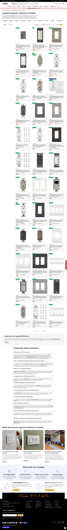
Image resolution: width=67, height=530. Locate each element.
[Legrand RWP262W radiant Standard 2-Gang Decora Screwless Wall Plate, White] (23, 261)
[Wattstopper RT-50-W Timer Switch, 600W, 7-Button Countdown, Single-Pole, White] (23, 286)
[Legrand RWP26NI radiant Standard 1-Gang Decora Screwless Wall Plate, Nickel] (56, 35)
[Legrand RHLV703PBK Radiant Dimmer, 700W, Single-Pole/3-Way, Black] (56, 286)
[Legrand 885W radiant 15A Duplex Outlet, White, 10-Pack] (23, 135)
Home (3, 10)
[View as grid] (61, 25)
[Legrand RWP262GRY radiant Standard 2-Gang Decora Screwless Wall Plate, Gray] (40, 286)
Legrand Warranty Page (44, 358)
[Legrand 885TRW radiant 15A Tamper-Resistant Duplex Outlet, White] (40, 135)
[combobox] (24, 4)
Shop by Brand (8, 10)
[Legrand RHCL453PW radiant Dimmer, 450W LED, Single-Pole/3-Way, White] (23, 60)
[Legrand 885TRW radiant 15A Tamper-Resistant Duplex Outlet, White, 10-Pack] (23, 160)
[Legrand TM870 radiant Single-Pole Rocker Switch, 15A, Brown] (40, 235)
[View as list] (64, 25)
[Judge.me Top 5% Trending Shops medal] (46, 495)
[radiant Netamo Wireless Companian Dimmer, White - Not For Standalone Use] (56, 160)
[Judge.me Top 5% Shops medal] (42, 495)
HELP (52, 0)
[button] (23, 8)
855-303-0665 (61, 0)
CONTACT (55, 0)
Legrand (17, 44)
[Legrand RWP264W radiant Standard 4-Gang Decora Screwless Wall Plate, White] (56, 312)
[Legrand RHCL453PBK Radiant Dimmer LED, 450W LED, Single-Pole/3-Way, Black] (40, 160)
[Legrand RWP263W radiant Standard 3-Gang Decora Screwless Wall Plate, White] (56, 210)
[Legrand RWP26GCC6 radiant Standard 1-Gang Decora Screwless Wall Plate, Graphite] (40, 210)
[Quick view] (30, 29)
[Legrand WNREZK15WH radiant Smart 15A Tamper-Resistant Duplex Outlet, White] (56, 86)
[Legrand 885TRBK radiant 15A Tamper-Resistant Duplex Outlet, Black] (23, 110)
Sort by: (43, 24)
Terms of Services (15, 517)
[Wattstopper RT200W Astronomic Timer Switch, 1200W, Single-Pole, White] (56, 184)
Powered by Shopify (13, 525)
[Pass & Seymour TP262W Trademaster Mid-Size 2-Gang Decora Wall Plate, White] (40, 184)
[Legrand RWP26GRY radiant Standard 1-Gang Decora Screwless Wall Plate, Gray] (56, 110)
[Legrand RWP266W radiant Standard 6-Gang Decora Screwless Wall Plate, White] (56, 261)
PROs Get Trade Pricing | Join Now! (8, 0)
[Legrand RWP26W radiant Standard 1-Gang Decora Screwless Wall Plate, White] (56, 235)
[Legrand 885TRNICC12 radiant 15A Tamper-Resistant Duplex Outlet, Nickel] (40, 86)
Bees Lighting (7, 525)
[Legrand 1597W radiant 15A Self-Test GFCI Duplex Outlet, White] (23, 86)
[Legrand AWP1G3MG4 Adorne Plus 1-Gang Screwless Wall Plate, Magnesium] (40, 110)
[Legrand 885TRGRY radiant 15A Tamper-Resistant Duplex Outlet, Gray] (23, 312)
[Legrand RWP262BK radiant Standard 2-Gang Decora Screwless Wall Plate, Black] (40, 261)
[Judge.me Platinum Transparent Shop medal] (35, 495)
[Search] (36, 3)
